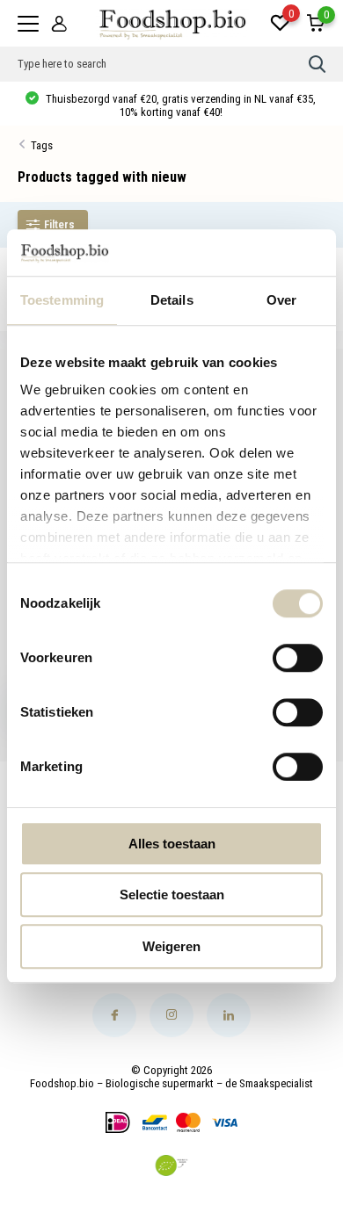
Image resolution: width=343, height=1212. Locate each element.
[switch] (298, 658)
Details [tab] (171, 299)
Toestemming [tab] (62, 299)
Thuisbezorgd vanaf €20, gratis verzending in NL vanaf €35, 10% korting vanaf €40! (179, 105)
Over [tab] (281, 299)
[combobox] (163, 64)
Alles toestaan (171, 843)
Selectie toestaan (172, 894)
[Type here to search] (317, 64)
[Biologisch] (171, 1165)
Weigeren (171, 946)
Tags (42, 145)
